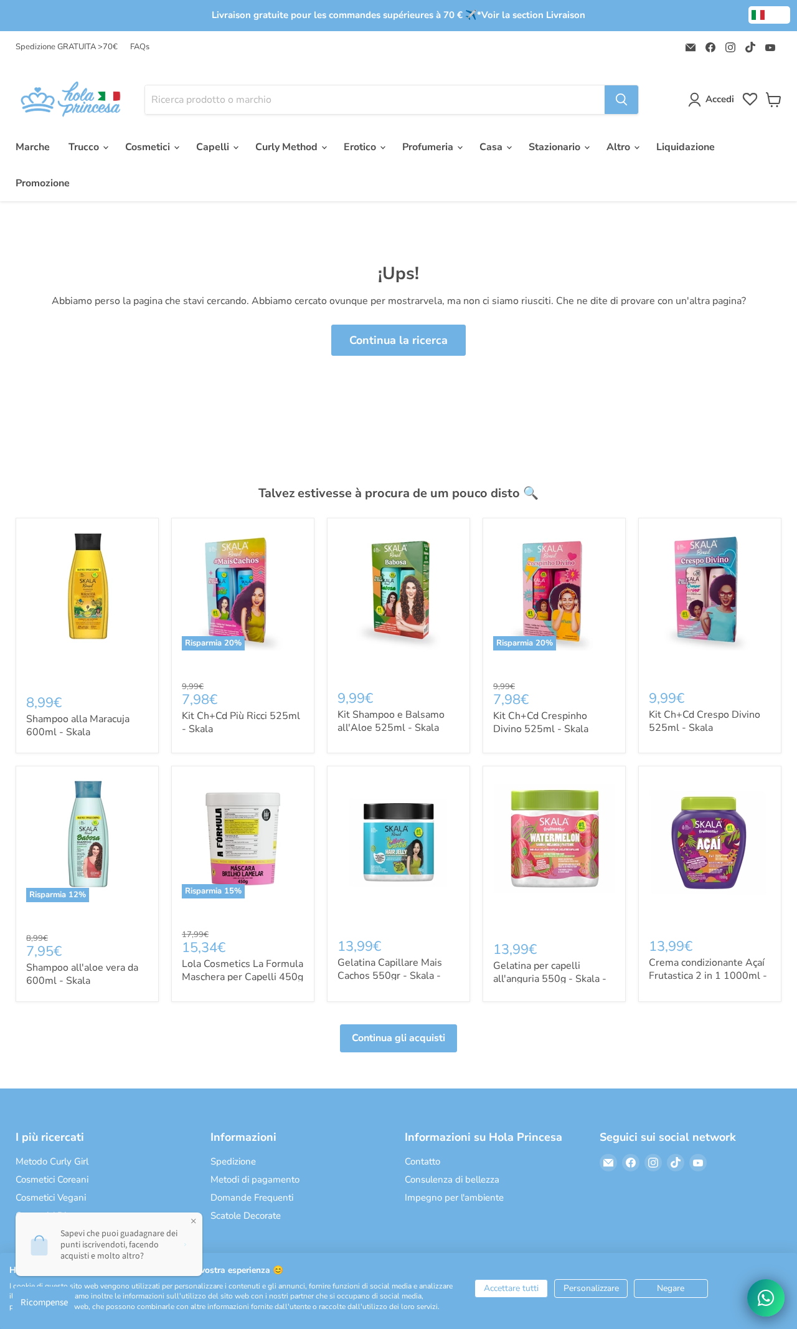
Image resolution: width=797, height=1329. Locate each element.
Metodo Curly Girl (52, 1161)
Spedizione (233, 1161)
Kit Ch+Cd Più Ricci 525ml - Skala (241, 722)
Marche (33, 147)
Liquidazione (685, 147)
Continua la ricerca (398, 340)
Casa (492, 147)
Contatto (422, 1161)
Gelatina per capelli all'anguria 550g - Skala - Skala (549, 979)
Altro (619, 147)
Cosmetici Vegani (51, 1197)
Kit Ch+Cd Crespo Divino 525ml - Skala (704, 721)
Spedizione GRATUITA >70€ (67, 47)
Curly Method (287, 147)
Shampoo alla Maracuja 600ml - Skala (78, 725)
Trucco (84, 147)
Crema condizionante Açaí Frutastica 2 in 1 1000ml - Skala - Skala (708, 976)
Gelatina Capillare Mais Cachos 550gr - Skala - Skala (389, 976)
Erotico (361, 147)
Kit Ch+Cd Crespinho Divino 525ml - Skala (540, 722)
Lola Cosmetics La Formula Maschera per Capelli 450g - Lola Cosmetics (242, 977)
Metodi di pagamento (254, 1179)
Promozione (43, 183)
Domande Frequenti (251, 1197)
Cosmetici (148, 147)
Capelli (214, 147)
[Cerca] (621, 99)
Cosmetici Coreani (52, 1179)
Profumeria (429, 147)
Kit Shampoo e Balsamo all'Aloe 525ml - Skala (391, 721)
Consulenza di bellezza (452, 1179)
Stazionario (556, 147)
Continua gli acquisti (398, 1038)
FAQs (139, 47)
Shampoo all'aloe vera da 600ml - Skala (82, 974)
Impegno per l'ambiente (454, 1197)
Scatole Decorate (245, 1215)
